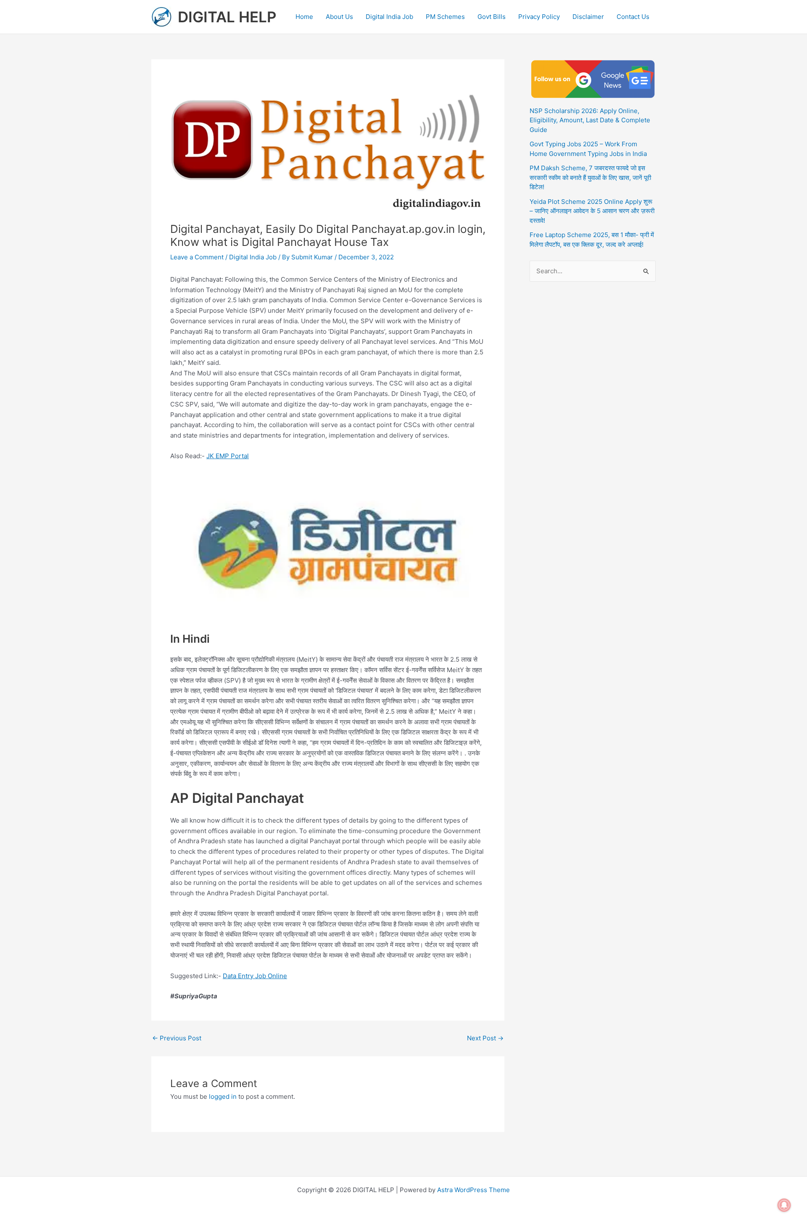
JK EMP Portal (227, 456)
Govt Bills (491, 17)
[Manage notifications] (784, 1205)
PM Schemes (445, 17)
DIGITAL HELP (227, 17)
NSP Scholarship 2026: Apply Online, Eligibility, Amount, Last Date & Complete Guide (590, 120)
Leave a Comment (197, 257)
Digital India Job (389, 17)
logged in (223, 1096)
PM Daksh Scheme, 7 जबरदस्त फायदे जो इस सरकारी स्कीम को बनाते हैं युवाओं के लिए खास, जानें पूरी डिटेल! (590, 177)
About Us (339, 17)
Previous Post (176, 1038)
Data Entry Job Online (255, 976)
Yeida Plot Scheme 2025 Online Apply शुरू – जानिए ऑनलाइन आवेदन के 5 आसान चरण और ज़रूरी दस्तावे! (592, 211)
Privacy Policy (539, 17)
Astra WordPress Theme (473, 1190)
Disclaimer (588, 17)
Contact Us (633, 17)
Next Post (485, 1038)
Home (304, 17)
